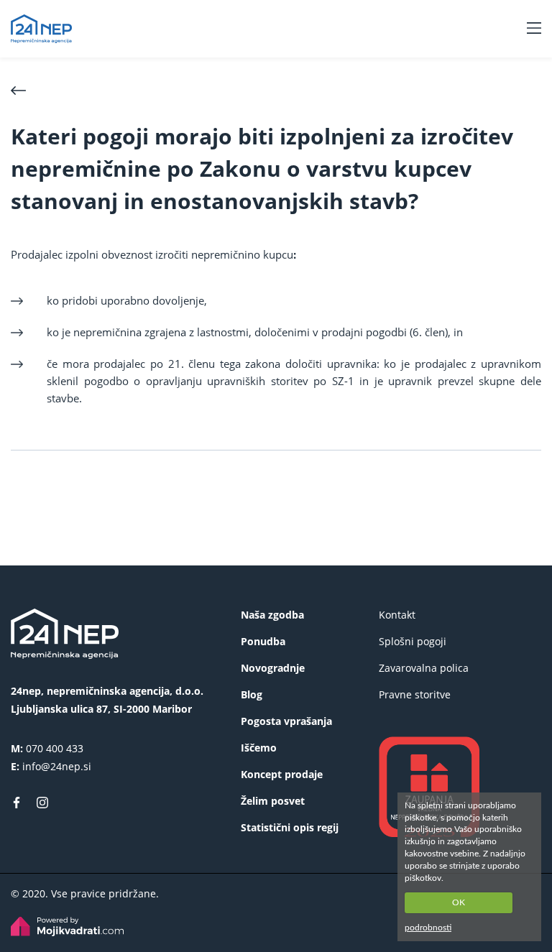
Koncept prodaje (282, 774)
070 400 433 (54, 748)
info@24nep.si (56, 766)
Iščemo (259, 747)
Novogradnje (273, 668)
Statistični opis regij (290, 827)
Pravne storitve (415, 694)
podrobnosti (428, 927)
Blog (251, 694)
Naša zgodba (272, 614)
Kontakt (397, 614)
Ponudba (263, 641)
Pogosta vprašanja (286, 721)
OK (458, 902)
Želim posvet (273, 801)
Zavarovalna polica (424, 668)
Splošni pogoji (412, 641)
